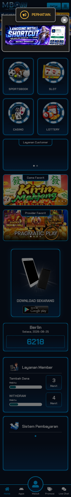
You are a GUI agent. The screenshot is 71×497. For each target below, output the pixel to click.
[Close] (64, 19)
